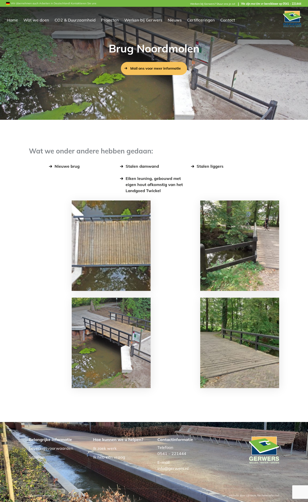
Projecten (110, 20)
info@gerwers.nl (172, 468)
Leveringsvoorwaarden (51, 448)
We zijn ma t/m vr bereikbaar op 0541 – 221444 (271, 3)
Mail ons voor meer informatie (155, 68)
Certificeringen (201, 20)
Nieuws (175, 20)
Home (12, 20)
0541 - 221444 (171, 453)
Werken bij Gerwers (143, 20)
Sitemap (36, 457)
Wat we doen (36, 20)
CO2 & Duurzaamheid (75, 20)
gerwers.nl (48, 495)
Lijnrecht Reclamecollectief (262, 495)
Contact (227, 20)
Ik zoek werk (105, 448)
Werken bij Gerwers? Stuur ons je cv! (212, 3)
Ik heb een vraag (109, 457)
